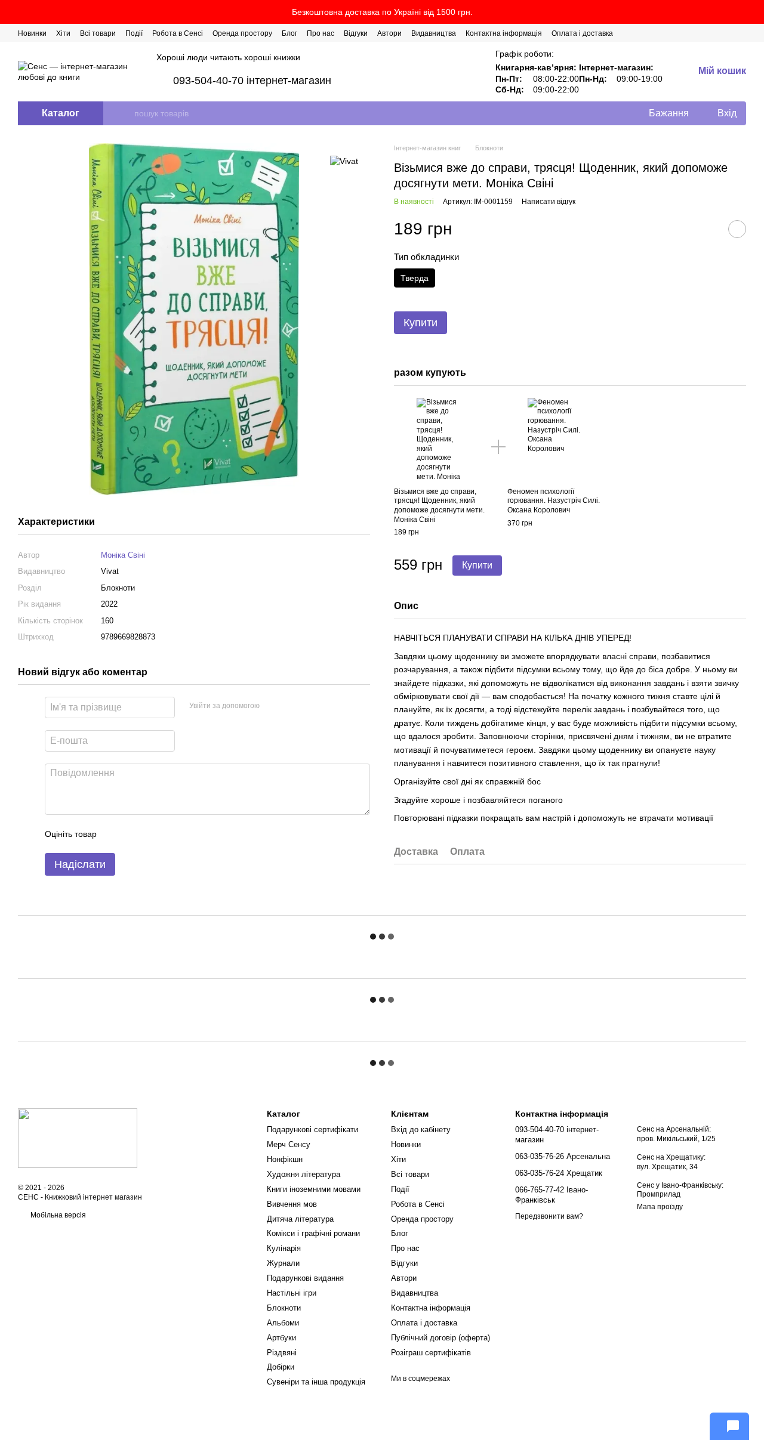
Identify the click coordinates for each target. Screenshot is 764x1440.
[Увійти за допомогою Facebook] (273, 706)
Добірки (280, 1366)
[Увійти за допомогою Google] (292, 706)
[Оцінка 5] (192, 834)
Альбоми (283, 1322)
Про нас (320, 33)
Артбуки (281, 1337)
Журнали (283, 1263)
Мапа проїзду (660, 1207)
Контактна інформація (504, 33)
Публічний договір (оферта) (440, 1337)
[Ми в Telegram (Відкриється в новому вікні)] (727, 33)
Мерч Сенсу (288, 1144)
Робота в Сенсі (177, 33)
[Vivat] (344, 160)
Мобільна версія (57, 1215)
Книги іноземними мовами (314, 1189)
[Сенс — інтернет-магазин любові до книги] (77, 1137)
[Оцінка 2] (135, 834)
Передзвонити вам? (549, 1216)
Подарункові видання (305, 1278)
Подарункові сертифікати (312, 1129)
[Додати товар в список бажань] (737, 229)
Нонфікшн (285, 1159)
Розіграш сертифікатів (431, 1352)
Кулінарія (284, 1248)
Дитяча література (300, 1219)
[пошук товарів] (124, 113)
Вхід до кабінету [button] (421, 1129)
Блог (289, 33)
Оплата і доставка (582, 33)
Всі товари (98, 33)
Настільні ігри (291, 1292)
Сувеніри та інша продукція (316, 1381)
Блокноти (284, 1307)
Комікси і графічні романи (313, 1233)
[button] (754, 12)
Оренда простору (242, 33)
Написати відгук (548, 201)
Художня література (303, 1174)
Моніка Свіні (123, 555)
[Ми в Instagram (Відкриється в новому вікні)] (712, 33)
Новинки (32, 33)
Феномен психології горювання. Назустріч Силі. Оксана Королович (553, 500)
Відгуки (356, 33)
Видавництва (433, 33)
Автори (389, 33)
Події (134, 33)
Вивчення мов (292, 1204)
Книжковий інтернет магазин (93, 1197)
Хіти (63, 33)
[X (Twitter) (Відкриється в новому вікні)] (698, 33)
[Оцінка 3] (154, 834)
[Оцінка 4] (173, 834)
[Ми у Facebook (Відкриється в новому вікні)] (684, 33)
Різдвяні (282, 1352)
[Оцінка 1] (116, 834)
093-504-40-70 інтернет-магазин (252, 80)
